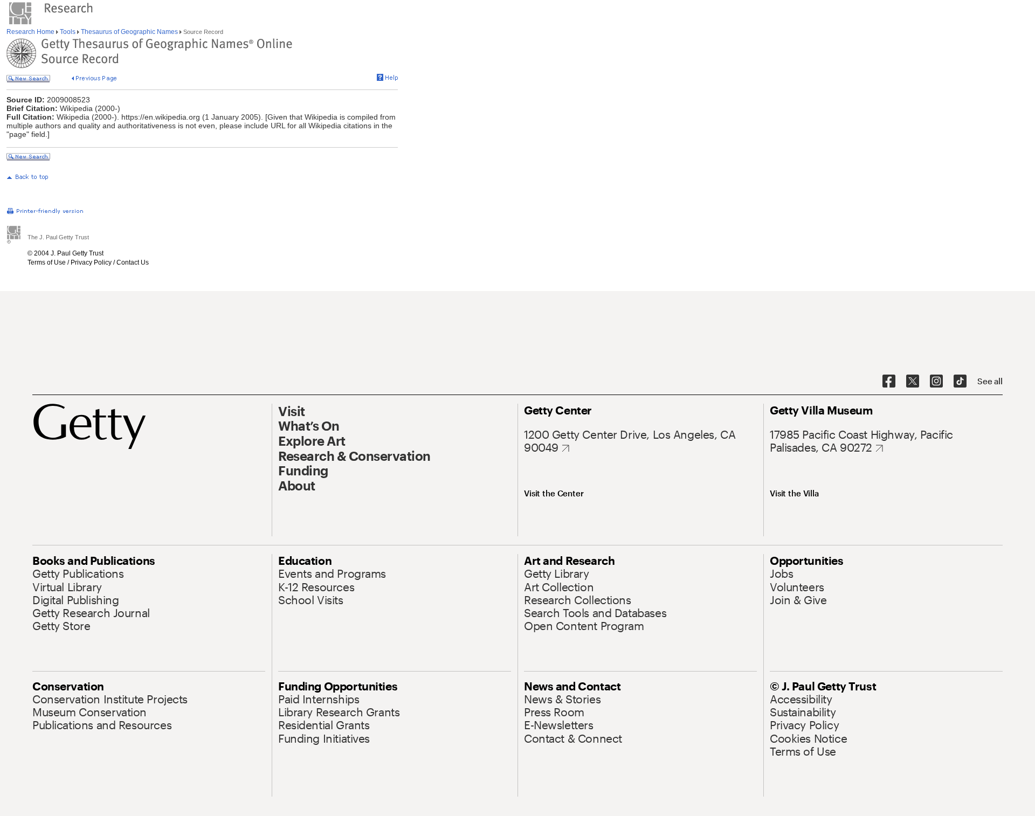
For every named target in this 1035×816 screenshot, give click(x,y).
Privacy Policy (91, 262)
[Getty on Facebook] (888, 381)
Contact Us (132, 262)
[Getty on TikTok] (960, 381)
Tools (67, 32)
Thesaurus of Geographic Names (129, 32)
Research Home (31, 32)
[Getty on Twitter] (912, 381)
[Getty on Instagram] (936, 381)
